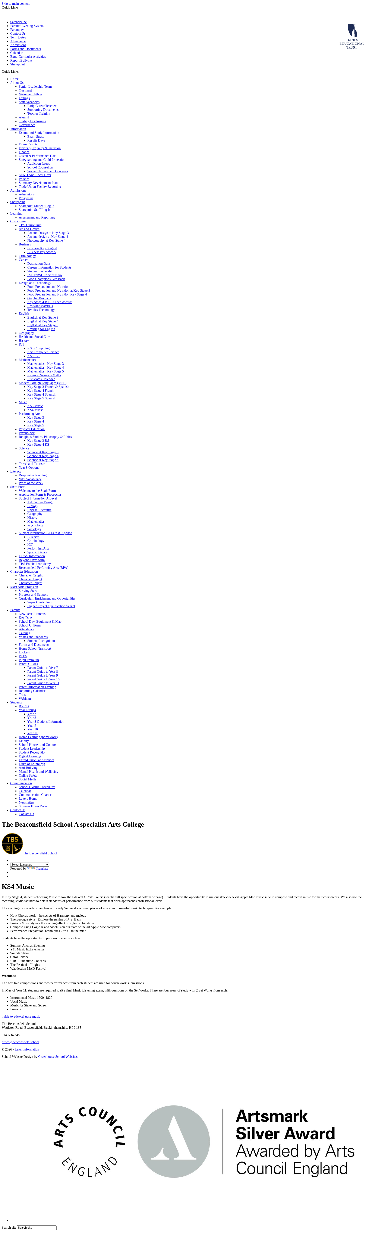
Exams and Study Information (39, 132)
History (24, 340)
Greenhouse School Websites (58, 1056)
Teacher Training (38, 113)
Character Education (24, 571)
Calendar (16, 53)
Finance (24, 152)
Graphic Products (39, 298)
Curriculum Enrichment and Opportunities (47, 598)
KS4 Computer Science (43, 352)
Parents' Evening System (27, 26)
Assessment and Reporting (37, 217)
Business (25, 244)
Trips (22, 694)
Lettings (24, 98)
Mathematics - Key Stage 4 (45, 367)
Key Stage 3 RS (38, 440)
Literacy (15, 471)
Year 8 (31, 718)
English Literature (39, 510)
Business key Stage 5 (41, 252)
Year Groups (27, 710)
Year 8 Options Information (45, 721)
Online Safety (28, 775)
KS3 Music (35, 406)
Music (23, 402)
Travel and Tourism (32, 463)
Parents (15, 610)
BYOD (24, 706)
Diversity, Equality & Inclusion (40, 148)
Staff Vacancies (29, 102)
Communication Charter (35, 794)
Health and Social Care (34, 336)
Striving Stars (28, 591)
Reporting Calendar (32, 691)
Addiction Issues (38, 163)
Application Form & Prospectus (40, 494)
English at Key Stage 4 (42, 321)
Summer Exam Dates (33, 806)
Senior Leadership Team (35, 86)
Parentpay (17, 29)
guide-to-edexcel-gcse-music (21, 1016)
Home (14, 79)
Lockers (24, 652)
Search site (9, 1227)
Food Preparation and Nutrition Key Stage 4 (57, 294)
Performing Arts (29, 413)
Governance (27, 125)
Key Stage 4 (35, 421)
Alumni (24, 117)
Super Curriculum (39, 602)
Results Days (36, 140)
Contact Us (17, 33)
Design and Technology (35, 283)
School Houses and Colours (37, 744)
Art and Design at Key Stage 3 (48, 233)
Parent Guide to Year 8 (42, 671)
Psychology (27, 433)
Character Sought (30, 583)
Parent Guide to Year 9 (42, 675)
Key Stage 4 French (40, 390)
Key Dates (26, 617)
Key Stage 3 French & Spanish (48, 387)
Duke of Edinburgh (32, 764)
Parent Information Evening (37, 687)
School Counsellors (40, 167)
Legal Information (27, 1049)
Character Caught (30, 575)
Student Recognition (41, 641)
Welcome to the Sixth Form (37, 490)
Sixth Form (17, 487)
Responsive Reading (33, 475)
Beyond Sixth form (32, 560)
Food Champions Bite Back (46, 279)
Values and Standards (33, 637)
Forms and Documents (25, 49)
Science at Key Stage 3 (43, 452)
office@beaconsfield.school (20, 1042)
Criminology (27, 256)
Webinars (25, 698)
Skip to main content (15, 3)
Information (18, 129)
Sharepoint (18, 64)
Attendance (18, 41)
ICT (21, 344)
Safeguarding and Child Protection (42, 159)
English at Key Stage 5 (42, 325)
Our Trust (25, 90)
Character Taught (30, 579)
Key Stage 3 (35, 417)
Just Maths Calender (41, 379)
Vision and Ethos (30, 94)
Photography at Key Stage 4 (46, 240)
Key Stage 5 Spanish (41, 398)
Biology (32, 506)
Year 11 (32, 733)
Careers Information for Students (49, 267)
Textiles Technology (41, 310)
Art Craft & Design (40, 502)
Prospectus (26, 198)
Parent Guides (28, 664)
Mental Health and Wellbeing (38, 771)
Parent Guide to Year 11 (43, 683)
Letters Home (28, 798)
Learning (16, 213)
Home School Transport (35, 648)
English (24, 313)
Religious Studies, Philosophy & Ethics (45, 437)
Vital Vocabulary (30, 479)
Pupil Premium (29, 660)
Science (24, 448)
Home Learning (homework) (38, 737)
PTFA (23, 656)
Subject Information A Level (38, 498)
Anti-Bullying (28, 768)
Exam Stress (35, 136)
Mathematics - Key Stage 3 (45, 363)
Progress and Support (33, 594)
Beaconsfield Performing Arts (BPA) (43, 567)
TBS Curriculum (30, 225)
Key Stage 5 (35, 425)
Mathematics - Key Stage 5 (45, 371)
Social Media (28, 779)
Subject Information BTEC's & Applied (45, 533)
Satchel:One (18, 22)
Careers (24, 260)
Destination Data (38, 263)
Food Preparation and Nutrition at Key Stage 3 (58, 290)
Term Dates (18, 37)
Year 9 (31, 725)
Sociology (34, 529)
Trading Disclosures (32, 121)
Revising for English (41, 329)
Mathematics (27, 360)
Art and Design (29, 229)
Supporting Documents (43, 109)
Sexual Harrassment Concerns (47, 171)
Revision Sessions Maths (44, 375)
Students (16, 702)
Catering (24, 633)
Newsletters (27, 802)
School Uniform (30, 625)
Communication (21, 783)
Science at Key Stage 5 (43, 460)
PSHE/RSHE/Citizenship (44, 275)
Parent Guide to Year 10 (43, 679)
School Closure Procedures (37, 787)
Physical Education (32, 429)
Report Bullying (21, 60)
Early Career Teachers (42, 106)
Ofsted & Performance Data (37, 156)
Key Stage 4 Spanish (41, 394)
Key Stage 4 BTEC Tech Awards (49, 302)
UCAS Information (32, 556)
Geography (26, 333)
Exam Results (28, 144)
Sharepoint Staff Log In (35, 209)
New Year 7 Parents (32, 614)
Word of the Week (31, 483)
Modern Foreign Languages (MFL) (42, 383)
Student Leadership (40, 271)
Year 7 (31, 714)
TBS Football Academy (35, 564)
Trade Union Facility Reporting (40, 186)
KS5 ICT (33, 356)
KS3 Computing (38, 348)
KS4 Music (35, 410)
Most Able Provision (24, 587)
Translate (42, 868)
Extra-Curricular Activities (28, 56)
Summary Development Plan (38, 183)
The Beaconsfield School (40, 853)
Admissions (18, 45)
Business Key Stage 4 (42, 248)
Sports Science (37, 552)
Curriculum (18, 221)
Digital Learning (30, 756)
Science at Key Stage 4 (43, 456)
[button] (20, 71)
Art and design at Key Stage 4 (47, 236)
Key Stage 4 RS (38, 444)
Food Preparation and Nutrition (48, 286)
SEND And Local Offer (35, 175)
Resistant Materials (40, 306)
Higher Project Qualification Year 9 (51, 606)
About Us (16, 82)
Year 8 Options (29, 467)
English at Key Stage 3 (42, 317)
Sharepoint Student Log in (36, 206)
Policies (24, 179)
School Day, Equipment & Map (40, 621)
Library (24, 741)
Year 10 (32, 729)
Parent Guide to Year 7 (42, 667)
